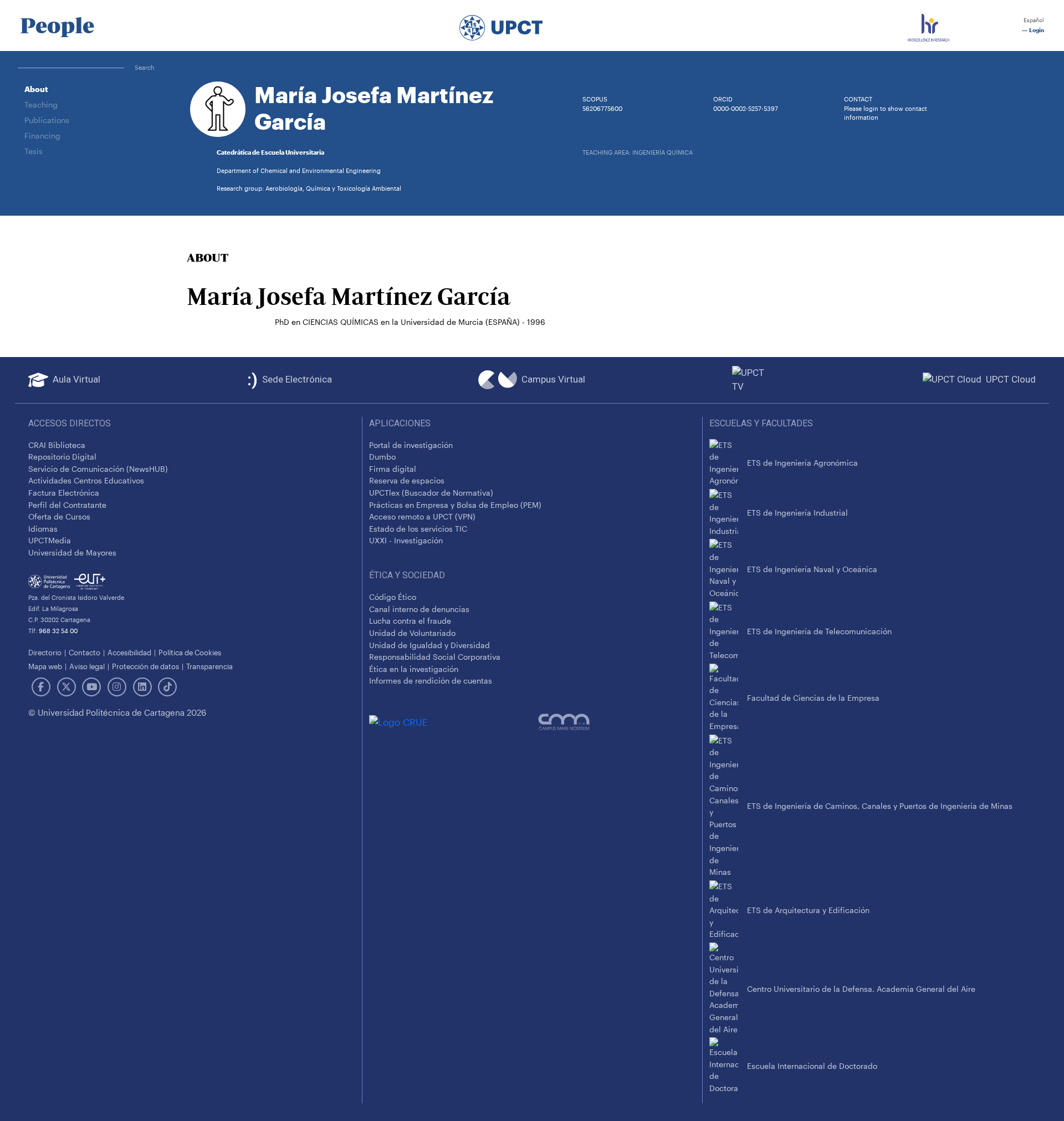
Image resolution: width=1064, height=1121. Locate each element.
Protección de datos (145, 666)
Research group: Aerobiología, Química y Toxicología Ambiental (309, 188)
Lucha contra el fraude (410, 620)
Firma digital (392, 468)
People (57, 25)
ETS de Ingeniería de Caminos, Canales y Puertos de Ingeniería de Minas (879, 806)
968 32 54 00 (58, 630)
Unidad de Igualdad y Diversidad (429, 645)
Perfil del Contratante (67, 504)
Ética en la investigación (413, 669)
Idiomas (43, 528)
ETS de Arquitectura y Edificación (808, 910)
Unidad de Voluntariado (412, 633)
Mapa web (45, 666)
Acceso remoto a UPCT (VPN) (422, 516)
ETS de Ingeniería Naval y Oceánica (812, 569)
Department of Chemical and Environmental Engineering (299, 170)
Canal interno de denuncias (419, 609)
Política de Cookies (189, 652)
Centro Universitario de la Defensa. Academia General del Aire (861, 988)
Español (1033, 20)
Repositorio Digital (62, 456)
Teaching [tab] (41, 104)
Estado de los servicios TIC (418, 528)
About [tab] (36, 89)
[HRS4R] (928, 25)
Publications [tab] (46, 120)
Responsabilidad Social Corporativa (434, 656)
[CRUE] (453, 721)
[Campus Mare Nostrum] (616, 722)
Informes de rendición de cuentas (430, 680)
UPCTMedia (49, 540)
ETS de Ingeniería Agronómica (802, 462)
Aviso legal (87, 666)
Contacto (84, 652)
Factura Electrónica (63, 492)
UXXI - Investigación (406, 540)
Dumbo (382, 456)
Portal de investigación (411, 445)
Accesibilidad (129, 652)
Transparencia (209, 666)
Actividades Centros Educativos (86, 480)
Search (145, 67)
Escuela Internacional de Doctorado (812, 1066)
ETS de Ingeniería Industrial (797, 512)
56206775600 (602, 108)
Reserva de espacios (406, 480)
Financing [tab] (42, 135)
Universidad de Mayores (72, 552)
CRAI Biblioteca (56, 445)
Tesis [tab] (33, 151)
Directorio (45, 652)
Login (1035, 30)
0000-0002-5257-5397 (745, 108)
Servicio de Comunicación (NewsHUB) (98, 468)
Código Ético (392, 597)
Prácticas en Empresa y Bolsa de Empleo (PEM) (455, 504)
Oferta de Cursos (59, 516)
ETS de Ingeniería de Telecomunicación (819, 631)
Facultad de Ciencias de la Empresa (813, 697)
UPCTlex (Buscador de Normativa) (431, 492)
